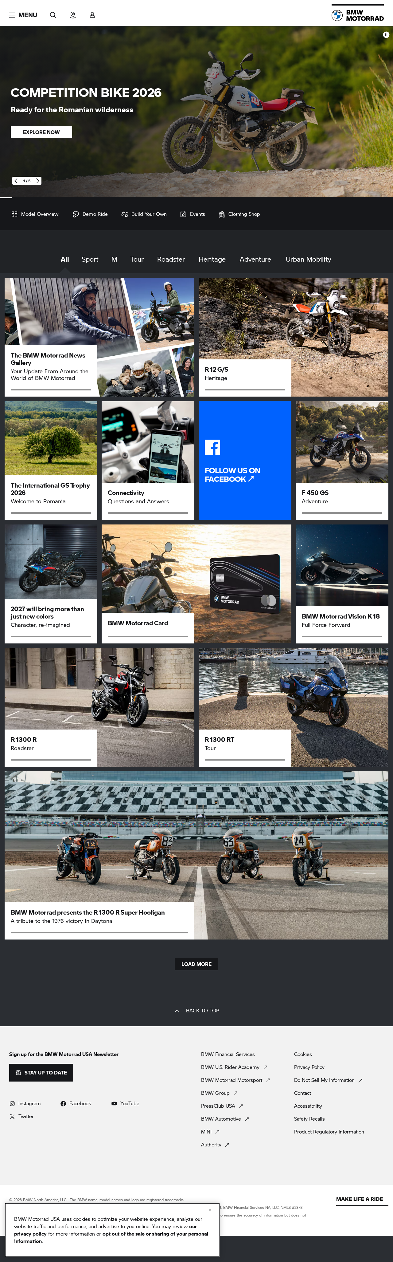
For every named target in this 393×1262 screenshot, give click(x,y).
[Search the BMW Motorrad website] (53, 13)
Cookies (303, 1054)
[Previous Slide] (16, 181)
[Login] (92, 13)
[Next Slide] (37, 181)
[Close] (210, 1210)
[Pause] (386, 34)
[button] (23, 15)
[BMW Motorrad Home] (358, 15)
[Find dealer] (72, 13)
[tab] (65, 264)
